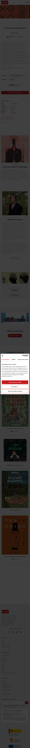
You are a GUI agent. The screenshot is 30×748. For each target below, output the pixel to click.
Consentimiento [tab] (5, 359)
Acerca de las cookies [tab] (23, 359)
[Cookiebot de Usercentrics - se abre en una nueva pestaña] (22, 356)
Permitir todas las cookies (15, 382)
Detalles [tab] (14, 359)
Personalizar (14, 386)
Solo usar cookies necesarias (15, 391)
